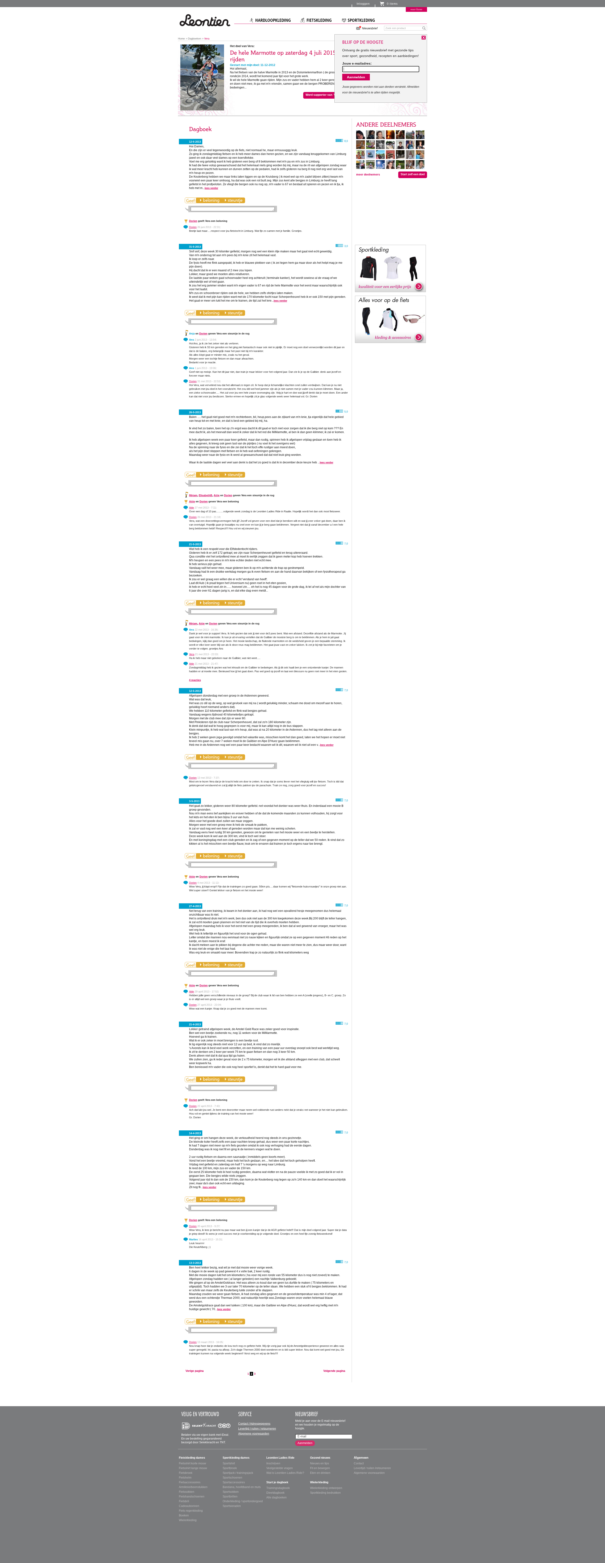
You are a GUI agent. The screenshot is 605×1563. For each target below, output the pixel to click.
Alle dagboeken (276, 1497)
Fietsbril (184, 1501)
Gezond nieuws (320, 1457)
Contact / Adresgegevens (254, 1423)
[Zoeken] (424, 28)
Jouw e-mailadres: (357, 63)
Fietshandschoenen (191, 1496)
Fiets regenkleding (191, 1510)
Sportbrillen (230, 1496)
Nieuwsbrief (369, 28)
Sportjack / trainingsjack (238, 1473)
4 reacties (195, 680)
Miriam (193, 495)
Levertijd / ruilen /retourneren (372, 1468)
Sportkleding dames (236, 1457)
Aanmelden (305, 1443)
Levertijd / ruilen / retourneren (257, 1428)
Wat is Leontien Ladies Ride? (285, 1473)
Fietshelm (185, 1477)
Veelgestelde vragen (279, 1468)
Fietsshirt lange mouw (193, 1468)
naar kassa (416, 9)
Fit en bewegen (320, 1468)
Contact (359, 1463)
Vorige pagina (195, 1371)
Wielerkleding (188, 1520)
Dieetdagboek (275, 1492)
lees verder (211, 188)
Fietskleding (319, 20)
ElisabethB (205, 495)
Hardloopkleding (273, 20)
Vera (191, 654)
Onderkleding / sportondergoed (243, 1501)
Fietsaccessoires (189, 1482)
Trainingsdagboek (278, 1488)
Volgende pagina (334, 1371)
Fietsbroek (185, 1473)
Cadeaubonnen (189, 1506)
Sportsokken (231, 1491)
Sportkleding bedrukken (325, 1492)
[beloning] (209, 200)
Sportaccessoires (234, 1482)
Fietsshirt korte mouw (192, 1463)
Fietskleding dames (192, 1457)
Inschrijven (273, 1463)
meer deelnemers (368, 174)
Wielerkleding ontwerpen (326, 1488)
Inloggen (363, 3)
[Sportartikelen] (390, 268)
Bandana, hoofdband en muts (242, 1487)
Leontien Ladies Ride (280, 1457)
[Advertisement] (390, 211)
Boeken (184, 1515)
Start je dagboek (277, 1482)
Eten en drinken (320, 1473)
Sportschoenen (232, 1477)
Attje (217, 495)
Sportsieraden (232, 1506)
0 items (392, 3)
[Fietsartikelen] (390, 319)
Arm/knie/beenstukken (193, 1487)
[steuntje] (233, 200)
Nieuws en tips (319, 1463)
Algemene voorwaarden (253, 1433)
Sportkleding (361, 20)
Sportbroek (230, 1468)
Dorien (193, 221)
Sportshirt (229, 1463)
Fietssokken (186, 1491)
